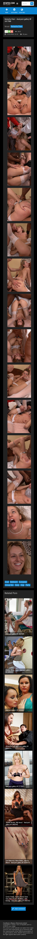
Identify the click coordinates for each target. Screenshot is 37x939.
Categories (14, 12)
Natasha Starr (16, 26)
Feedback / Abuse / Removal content (15, 923)
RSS (13, 926)
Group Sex (9, 585)
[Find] (31, 3)
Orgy (22, 585)
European (23, 582)
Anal (7, 582)
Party (28, 585)
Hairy (17, 585)
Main (6, 12)
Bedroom (14, 582)
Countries (22, 12)
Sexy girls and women (9, 3)
